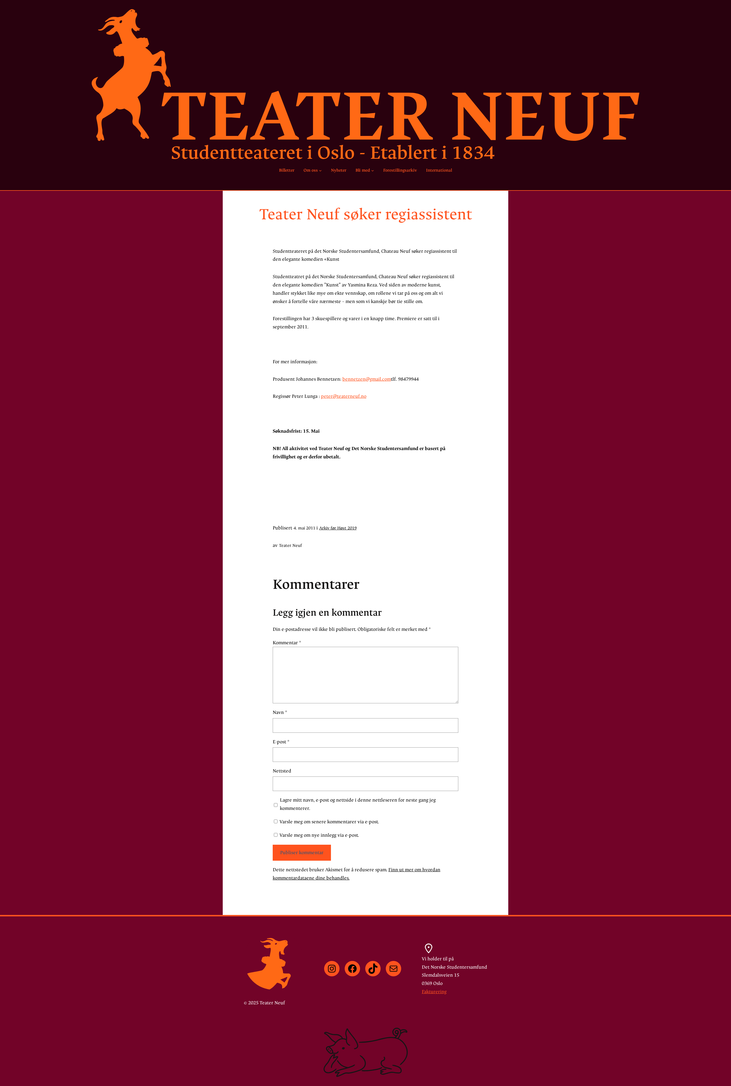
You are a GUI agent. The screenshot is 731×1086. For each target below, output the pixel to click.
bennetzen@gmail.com (366, 379)
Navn (280, 712)
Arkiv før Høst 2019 (338, 528)
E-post (281, 742)
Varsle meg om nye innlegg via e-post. (319, 835)
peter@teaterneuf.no (343, 396)
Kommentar (287, 643)
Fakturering (434, 992)
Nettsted (282, 771)
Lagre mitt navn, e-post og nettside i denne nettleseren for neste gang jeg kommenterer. (358, 804)
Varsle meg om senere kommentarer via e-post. (329, 822)
